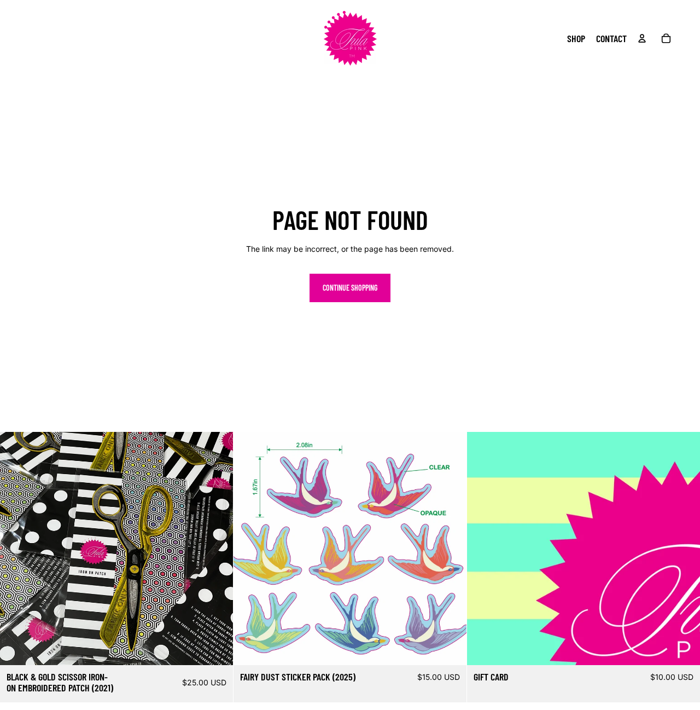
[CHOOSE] (683, 648)
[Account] (642, 38)
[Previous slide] (250, 548)
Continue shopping (350, 287)
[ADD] (216, 648)
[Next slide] (450, 548)
